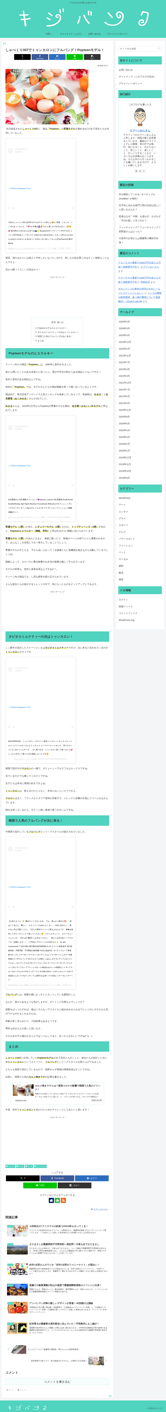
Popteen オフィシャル (17, 248)
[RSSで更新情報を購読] (63, 1200)
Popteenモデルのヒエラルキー (52, 328)
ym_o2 (19, 759)
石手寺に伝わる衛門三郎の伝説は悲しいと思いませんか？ (140, 207)
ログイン (123, 599)
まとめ (41, 340)
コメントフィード (128, 613)
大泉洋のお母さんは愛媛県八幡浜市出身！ (138, 240)
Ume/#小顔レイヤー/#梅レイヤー (21, 985)
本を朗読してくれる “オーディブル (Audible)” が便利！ (137, 196)
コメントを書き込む (57, 1381)
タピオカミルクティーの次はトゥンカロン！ (58, 332)
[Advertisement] (57, 297)
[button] (92, 57)
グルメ (21, 1166)
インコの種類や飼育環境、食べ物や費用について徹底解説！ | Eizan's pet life (140, 297)
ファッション (41, 1166)
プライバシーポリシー (130, 83)
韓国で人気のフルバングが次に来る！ (55, 336)
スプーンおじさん (140, 130)
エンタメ (11, 1166)
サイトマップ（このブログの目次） (137, 76)
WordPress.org (126, 620)
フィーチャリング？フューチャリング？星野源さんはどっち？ (140, 229)
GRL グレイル (13, 517)
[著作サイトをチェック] (51, 1200)
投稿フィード (126, 606)
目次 (53, 322)
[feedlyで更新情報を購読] (57, 1200)
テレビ (30, 1166)
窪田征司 (145, 282)
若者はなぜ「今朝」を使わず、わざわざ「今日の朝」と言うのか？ (140, 218)
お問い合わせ (126, 70)
